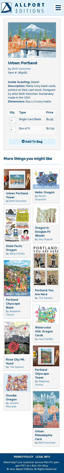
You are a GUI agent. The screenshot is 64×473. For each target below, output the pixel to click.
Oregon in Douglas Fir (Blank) (43, 231)
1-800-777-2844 (39, 465)
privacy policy (23, 456)
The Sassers (46, 298)
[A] (6, 8)
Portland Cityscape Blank (13, 303)
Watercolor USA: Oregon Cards (44, 331)
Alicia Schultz (17, 253)
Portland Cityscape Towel (42, 373)
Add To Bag (33, 141)
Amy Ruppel (46, 239)
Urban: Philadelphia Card (43, 435)
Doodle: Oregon (11, 397)
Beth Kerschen (21, 68)
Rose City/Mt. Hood (15, 361)
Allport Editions (29, 8)
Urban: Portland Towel (17, 195)
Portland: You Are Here (44, 292)
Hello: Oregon (44, 192)
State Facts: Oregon (14, 248)
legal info (42, 456)
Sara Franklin (46, 339)
